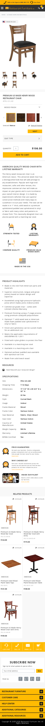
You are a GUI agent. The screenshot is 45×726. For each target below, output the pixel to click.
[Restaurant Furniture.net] (19, 8)
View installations (17, 469)
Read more (15, 456)
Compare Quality (11, 250)
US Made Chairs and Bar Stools (17, 15)
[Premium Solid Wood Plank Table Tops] (11, 564)
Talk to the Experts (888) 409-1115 (18, 2)
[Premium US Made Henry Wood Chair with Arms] (11, 611)
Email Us (27, 649)
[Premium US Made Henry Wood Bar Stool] (11, 515)
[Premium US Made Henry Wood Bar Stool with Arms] (34, 515)
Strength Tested (11, 233)
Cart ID (39, 649)
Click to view (25, 481)
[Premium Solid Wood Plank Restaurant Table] (34, 564)
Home (3, 15)
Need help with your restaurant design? (20, 370)
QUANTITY (7, 148)
